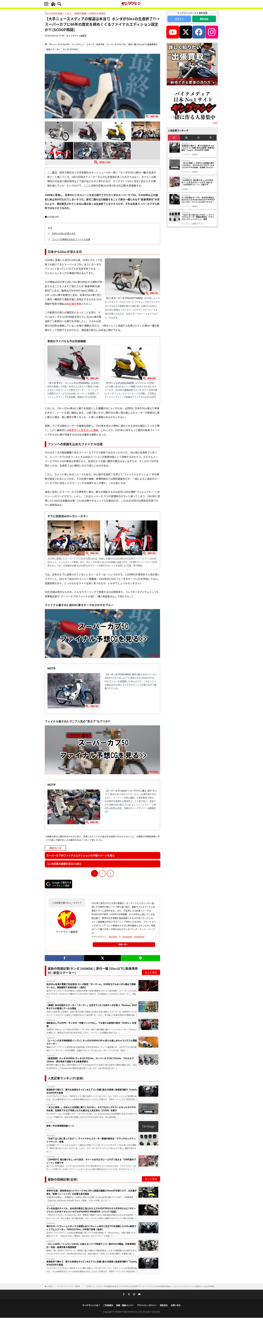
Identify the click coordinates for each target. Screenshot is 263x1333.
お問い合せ (176, 1305)
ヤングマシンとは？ (91, 1305)
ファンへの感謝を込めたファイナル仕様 (69, 239)
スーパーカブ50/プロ (116, 44)
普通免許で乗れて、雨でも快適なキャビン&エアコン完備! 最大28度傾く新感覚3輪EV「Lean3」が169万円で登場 (91, 1091)
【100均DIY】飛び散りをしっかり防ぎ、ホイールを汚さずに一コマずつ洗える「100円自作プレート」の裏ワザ (91, 1161)
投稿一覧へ (123, 944)
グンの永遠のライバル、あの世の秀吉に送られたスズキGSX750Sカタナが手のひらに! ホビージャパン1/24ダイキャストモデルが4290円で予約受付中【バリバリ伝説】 (91, 1210)
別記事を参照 (74, 303)
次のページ (55, 848)
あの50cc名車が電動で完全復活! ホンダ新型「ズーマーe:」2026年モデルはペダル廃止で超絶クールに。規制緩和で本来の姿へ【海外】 (91, 986)
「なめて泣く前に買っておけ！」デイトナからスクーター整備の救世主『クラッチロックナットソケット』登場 (91, 1140)
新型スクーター (53, 49)
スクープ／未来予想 (95, 44)
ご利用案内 (108, 1305)
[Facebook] (64, 958)
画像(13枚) (105, 162)
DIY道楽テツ (186, 189)
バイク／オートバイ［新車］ (69, 1286)
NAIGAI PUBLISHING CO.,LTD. (129, 1311)
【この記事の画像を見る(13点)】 (64, 864)
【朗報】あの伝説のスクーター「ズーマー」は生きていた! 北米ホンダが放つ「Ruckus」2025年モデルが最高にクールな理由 (91, 1007)
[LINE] (140, 958)
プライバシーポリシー (147, 1305)
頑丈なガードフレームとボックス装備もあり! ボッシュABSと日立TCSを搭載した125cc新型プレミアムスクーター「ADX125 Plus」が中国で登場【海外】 (91, 1228)
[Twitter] (102, 958)
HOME (50, 1286)
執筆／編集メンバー (125, 1305)
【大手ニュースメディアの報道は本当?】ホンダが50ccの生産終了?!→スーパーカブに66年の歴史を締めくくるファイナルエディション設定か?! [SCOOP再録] (150, 1286)
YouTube (113, 936)
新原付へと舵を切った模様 (83, 430)
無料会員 (204, 18)
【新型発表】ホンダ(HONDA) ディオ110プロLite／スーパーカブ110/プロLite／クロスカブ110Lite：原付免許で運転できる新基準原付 (90, 1060)
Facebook (127, 936)
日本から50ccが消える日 (61, 233)
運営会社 (164, 1305)
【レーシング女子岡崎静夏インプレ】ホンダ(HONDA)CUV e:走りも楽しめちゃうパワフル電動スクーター (91, 1042)
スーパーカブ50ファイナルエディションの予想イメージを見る (80, 855)
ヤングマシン (78, 44)
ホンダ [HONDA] (70, 49)
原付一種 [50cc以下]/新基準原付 (142, 44)
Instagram (139, 936)
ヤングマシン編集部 (77, 35)
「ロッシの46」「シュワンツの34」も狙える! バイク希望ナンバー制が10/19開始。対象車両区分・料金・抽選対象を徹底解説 (91, 1245)
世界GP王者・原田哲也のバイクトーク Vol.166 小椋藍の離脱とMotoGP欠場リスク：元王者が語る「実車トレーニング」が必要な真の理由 (91, 1192)
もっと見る (151, 972)
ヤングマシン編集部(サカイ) (193, 224)
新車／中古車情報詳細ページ (60, 1125)
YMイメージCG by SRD (59, 44)
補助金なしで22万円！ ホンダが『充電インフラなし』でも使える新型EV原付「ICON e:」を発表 (91, 1024)
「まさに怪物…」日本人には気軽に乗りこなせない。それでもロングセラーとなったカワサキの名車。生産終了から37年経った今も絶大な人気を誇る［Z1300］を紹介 (91, 1109)
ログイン (179, 18)
